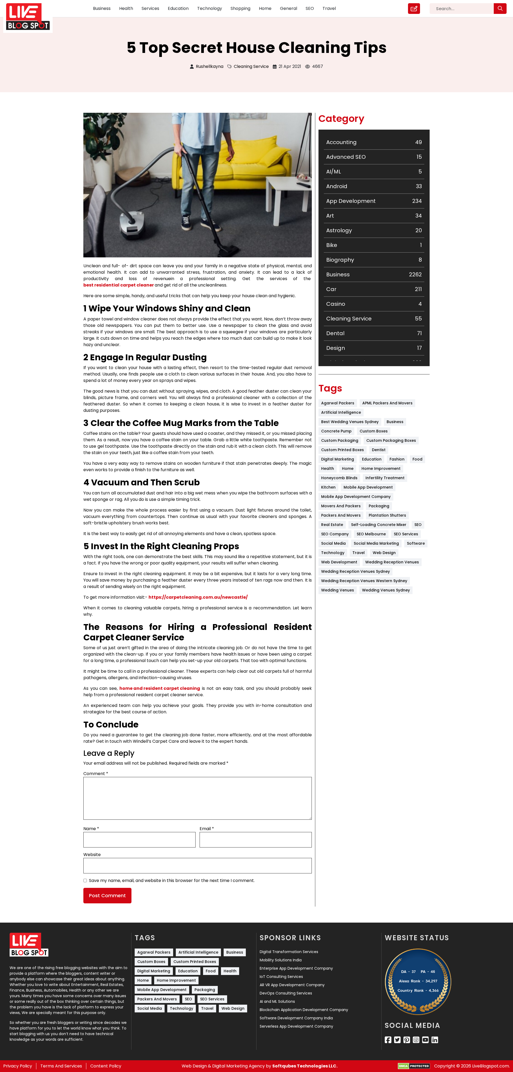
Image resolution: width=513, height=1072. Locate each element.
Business (102, 8)
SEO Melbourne (371, 534)
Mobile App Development (368, 487)
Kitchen (328, 487)
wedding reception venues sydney (355, 571)
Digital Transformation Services (289, 951)
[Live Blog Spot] (31, 17)
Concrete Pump (336, 431)
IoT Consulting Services (281, 976)
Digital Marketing (337, 459)
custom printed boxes (342, 449)
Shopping (240, 8)
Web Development (339, 562)
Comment (95, 774)
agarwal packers (337, 403)
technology (332, 552)
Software (416, 543)
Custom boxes (374, 431)
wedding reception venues (392, 562)
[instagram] (416, 1040)
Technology (209, 8)
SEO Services (406, 534)
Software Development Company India (296, 1018)
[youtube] (425, 1040)
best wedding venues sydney (350, 421)
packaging (379, 506)
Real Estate (332, 524)
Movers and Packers (341, 506)
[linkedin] (435, 1040)
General (288, 8)
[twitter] (397, 1040)
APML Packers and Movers (387, 403)
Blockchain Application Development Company (304, 1009)
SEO (310, 8)
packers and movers (341, 515)
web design (384, 552)
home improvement (381, 468)
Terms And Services (61, 1066)
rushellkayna (209, 66)
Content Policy (105, 1066)
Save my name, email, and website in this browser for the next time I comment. (172, 880)
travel (358, 552)
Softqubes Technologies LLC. (304, 1066)
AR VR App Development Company (292, 985)
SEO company (335, 534)
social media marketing (376, 543)
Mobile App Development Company (356, 496)
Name (91, 829)
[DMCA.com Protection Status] (414, 1066)
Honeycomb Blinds (339, 478)
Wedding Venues (337, 590)
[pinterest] (406, 1040)
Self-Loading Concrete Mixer (378, 524)
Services (150, 8)
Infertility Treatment (385, 478)
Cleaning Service (251, 66)
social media (333, 543)
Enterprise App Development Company (296, 968)
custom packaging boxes (391, 440)
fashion (397, 459)
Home (265, 8)
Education (178, 8)
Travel (329, 8)
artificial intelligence (341, 412)
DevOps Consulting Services (286, 993)
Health (126, 8)
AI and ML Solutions (277, 1001)
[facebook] (388, 1040)
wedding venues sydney (386, 590)
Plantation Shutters (387, 515)
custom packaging (339, 440)
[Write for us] (414, 8)
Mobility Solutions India (281, 960)
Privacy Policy (17, 1066)
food (417, 459)
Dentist (379, 449)
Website (92, 855)
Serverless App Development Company (296, 1026)
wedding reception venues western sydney (364, 580)
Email (207, 829)
